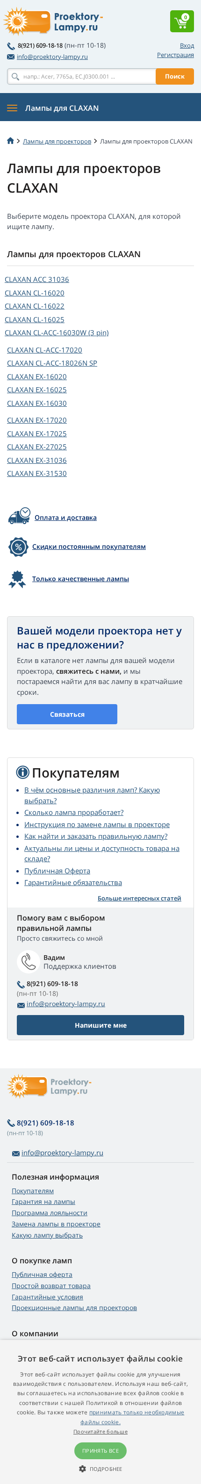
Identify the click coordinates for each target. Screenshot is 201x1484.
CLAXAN (37, 279)
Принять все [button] (100, 1450)
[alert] (100, 1412)
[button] (100, 1468)
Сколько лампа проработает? (73, 812)
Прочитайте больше (100, 1431)
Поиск (175, 76)
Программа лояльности (49, 1212)
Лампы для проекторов (57, 141)
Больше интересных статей (139, 898)
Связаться (67, 714)
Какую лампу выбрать (47, 1235)
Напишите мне (101, 1025)
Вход (187, 45)
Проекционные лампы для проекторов (74, 1307)
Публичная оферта (42, 1274)
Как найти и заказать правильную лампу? (95, 836)
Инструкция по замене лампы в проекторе (97, 824)
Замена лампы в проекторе (56, 1223)
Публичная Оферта (57, 870)
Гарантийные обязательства (73, 882)
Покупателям (33, 1190)
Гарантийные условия (47, 1296)
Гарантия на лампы (43, 1201)
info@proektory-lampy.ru (52, 56)
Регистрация (175, 54)
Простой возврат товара (51, 1285)
